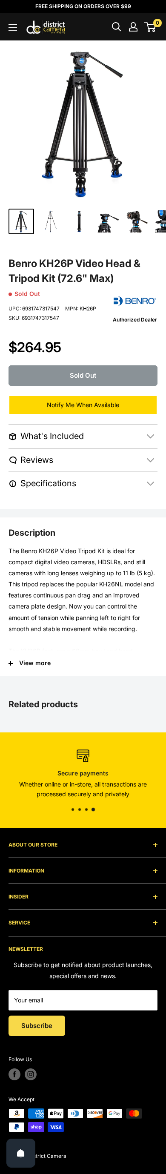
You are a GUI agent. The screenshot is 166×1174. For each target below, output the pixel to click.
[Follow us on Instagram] (31, 1074)
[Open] (20, 1153)
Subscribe (36, 1026)
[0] (150, 27)
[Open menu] (13, 27)
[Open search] (116, 27)
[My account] (133, 27)
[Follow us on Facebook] (14, 1074)
